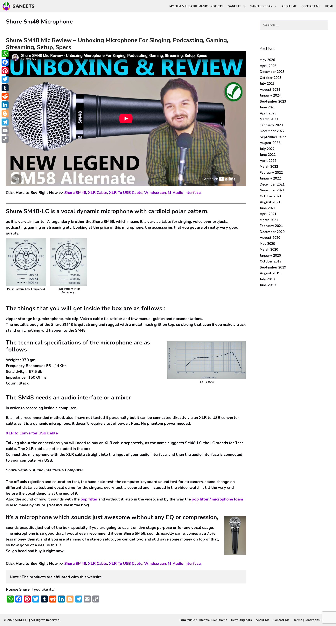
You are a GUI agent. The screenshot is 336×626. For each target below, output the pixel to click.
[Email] (5, 130)
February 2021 (271, 226)
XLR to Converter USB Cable (32, 433)
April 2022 (268, 161)
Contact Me (310, 6)
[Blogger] (5, 113)
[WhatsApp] (5, 53)
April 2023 (268, 113)
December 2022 (272, 131)
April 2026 (268, 66)
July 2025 (267, 83)
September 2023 (273, 101)
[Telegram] (5, 122)
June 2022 (268, 155)
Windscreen (155, 192)
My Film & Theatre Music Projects (196, 6)
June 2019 (268, 285)
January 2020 (270, 255)
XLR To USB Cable (125, 192)
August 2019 (270, 273)
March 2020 (269, 249)
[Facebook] (5, 62)
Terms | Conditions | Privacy (312, 620)
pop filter (88, 499)
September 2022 (273, 137)
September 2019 (273, 267)
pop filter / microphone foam (217, 499)
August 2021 (270, 202)
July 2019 (267, 279)
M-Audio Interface (184, 192)
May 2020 (267, 244)
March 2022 (269, 166)
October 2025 (270, 78)
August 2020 (270, 237)
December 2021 (272, 184)
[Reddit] (5, 96)
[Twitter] (5, 79)
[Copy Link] (5, 139)
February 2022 (271, 172)
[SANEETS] (7, 6)
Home (329, 6)
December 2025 (272, 72)
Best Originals (241, 620)
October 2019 (270, 261)
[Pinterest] (5, 70)
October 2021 (270, 196)
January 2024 (270, 95)
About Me (289, 6)
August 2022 (270, 143)
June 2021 (268, 208)
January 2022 (270, 178)
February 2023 (271, 125)
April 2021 (268, 214)
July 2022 (267, 149)
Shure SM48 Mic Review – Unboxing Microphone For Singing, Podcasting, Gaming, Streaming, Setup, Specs (117, 43)
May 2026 (267, 60)
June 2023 (268, 107)
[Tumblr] (5, 88)
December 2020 (272, 232)
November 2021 (272, 190)
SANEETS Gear (261, 6)
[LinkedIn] (5, 105)
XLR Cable (97, 192)
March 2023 (269, 119)
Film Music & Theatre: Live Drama (203, 620)
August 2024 (270, 89)
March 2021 (269, 220)
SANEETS (23, 6)
